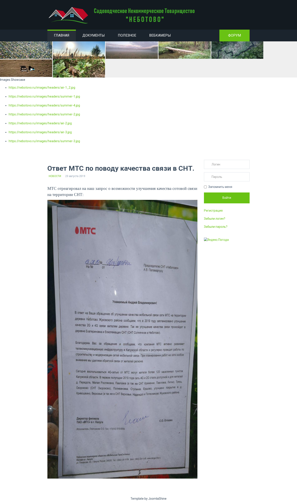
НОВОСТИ (55, 176)
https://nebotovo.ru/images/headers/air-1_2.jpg (42, 87)
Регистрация (213, 210)
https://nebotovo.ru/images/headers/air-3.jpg (40, 132)
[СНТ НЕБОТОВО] (122, 15)
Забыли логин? (214, 218)
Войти (226, 197)
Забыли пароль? (215, 226)
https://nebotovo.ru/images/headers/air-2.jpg (40, 123)
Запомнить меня (220, 187)
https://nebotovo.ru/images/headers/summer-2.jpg (44, 114)
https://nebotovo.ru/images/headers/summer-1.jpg (44, 96)
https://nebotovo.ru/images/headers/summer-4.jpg (44, 105)
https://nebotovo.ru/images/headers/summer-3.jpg (44, 141)
